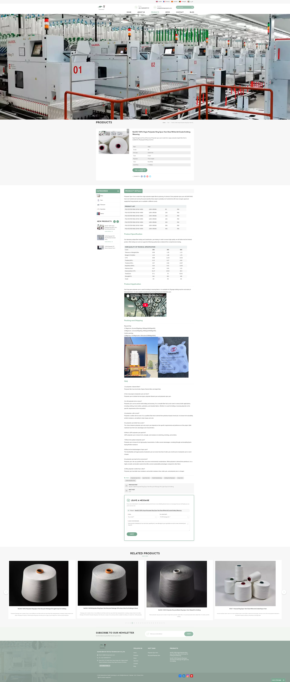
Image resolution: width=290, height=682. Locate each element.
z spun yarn (180, 478)
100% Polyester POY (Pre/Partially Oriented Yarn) (110, 237)
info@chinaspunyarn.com (164, 8)
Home (129, 12)
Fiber (101, 195)
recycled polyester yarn (154, 655)
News (167, 12)
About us (141, 12)
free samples (139, 170)
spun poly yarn (146, 478)
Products (155, 12)
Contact (180, 12)
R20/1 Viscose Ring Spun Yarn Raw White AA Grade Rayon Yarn (110, 608)
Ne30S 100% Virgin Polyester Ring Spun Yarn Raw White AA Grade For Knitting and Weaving (179, 654)
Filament (102, 204)
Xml (135, 675)
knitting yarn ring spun (169, 478)
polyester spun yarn (135, 478)
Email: (129, 514)
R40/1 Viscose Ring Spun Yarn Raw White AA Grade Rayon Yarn (179, 608)
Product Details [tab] (133, 191)
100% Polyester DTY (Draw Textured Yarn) (110, 247)
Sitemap (131, 675)
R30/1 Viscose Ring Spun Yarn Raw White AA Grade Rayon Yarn (42, 608)
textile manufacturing (157, 478)
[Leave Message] (283, 680)
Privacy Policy (140, 675)
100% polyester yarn (130, 480)
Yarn (168, 122)
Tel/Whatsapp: (163, 514)
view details (108, 231)
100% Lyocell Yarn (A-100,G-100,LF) (248, 606)
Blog (192, 12)
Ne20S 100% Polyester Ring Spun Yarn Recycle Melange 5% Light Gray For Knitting (179, 659)
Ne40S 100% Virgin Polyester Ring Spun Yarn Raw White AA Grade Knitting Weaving (158, 510)
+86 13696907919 (143, 8)
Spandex (102, 209)
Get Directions (104, 665)
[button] (284, 592)
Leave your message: (133, 521)
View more (41, 617)
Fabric (102, 213)
